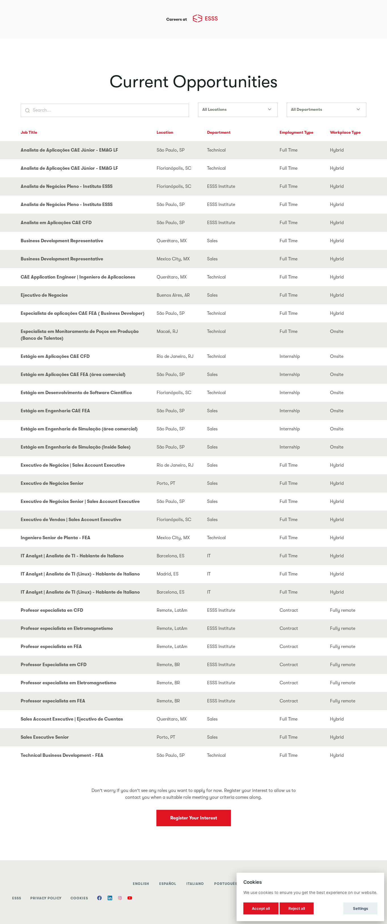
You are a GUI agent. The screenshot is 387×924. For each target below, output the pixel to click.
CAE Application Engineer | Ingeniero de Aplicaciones (78, 277)
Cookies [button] (79, 898)
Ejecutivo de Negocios (44, 295)
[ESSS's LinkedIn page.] (109, 898)
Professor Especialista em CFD (53, 664)
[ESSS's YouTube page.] (129, 898)
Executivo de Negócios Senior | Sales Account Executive (80, 501)
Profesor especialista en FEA (51, 646)
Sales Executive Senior (45, 737)
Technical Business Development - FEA (62, 755)
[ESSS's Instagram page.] (120, 898)
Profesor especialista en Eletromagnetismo (67, 628)
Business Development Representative (62, 240)
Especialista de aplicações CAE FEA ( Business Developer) (82, 313)
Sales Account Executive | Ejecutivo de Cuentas (72, 719)
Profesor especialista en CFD (52, 610)
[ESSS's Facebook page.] (99, 898)
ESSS (16, 898)
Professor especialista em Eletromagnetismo (68, 682)
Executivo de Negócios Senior (52, 483)
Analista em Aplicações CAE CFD (56, 222)
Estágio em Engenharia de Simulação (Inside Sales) (76, 447)
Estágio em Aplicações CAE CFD (55, 356)
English (141, 884)
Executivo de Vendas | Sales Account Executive (71, 519)
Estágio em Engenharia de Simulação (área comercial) (79, 429)
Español (167, 884)
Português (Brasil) (234, 884)
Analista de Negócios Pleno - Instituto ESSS (66, 186)
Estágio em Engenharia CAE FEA (55, 410)
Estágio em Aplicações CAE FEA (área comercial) (73, 374)
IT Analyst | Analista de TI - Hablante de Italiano (72, 555)
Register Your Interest (193, 818)
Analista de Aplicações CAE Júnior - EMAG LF (69, 150)
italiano (195, 884)
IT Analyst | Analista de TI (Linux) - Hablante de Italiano (80, 574)
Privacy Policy (45, 898)
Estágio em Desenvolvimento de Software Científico (76, 392)
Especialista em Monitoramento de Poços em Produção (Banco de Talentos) (80, 335)
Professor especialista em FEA (53, 701)
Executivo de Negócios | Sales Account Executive (73, 465)
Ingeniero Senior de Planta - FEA (55, 537)
